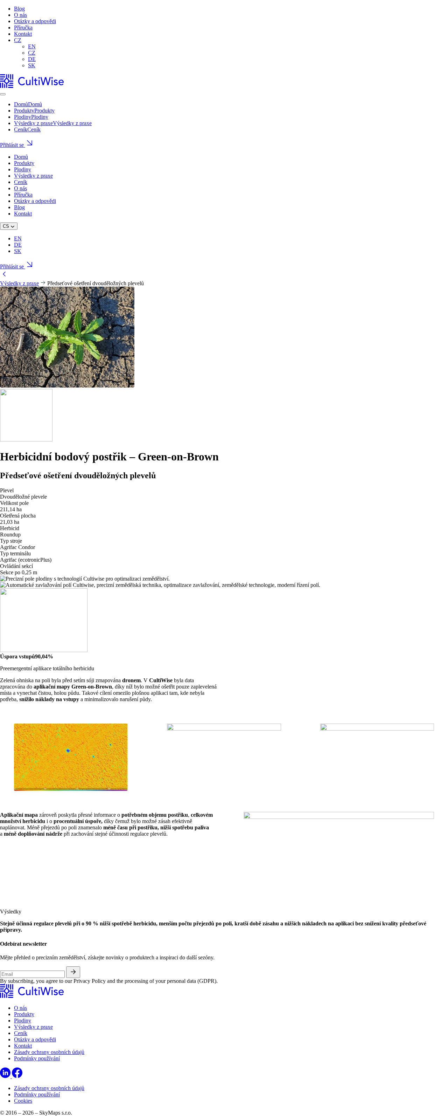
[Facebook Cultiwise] (17, 1076)
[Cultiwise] (32, 86)
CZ (17, 40)
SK (31, 65)
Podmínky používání (37, 1058)
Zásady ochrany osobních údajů (49, 1052)
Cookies (23, 1101)
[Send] (73, 972)
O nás (20, 15)
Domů (21, 157)
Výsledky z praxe (33, 176)
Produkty (24, 163)
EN (32, 46)
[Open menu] (3, 94)
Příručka (23, 27)
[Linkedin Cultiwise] (6, 1076)
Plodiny (22, 169)
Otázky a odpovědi (35, 21)
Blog (19, 9)
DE (32, 59)
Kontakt (23, 34)
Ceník (20, 182)
